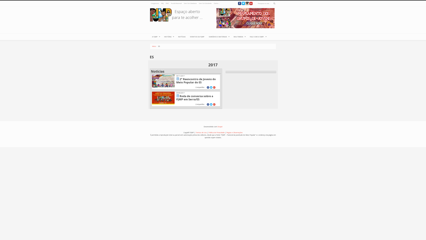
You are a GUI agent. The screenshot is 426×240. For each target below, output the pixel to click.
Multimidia (237, 36)
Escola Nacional (176, 3)
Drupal (220, 127)
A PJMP (154, 36)
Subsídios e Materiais (217, 36)
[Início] (161, 15)
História (167, 36)
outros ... (217, 3)
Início (154, 46)
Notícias (182, 37)
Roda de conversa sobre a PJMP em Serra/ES (194, 97)
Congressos (155, 3)
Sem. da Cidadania (190, 3)
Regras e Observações (234, 132)
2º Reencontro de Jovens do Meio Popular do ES (196, 80)
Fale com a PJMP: (256, 36)
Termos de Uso (201, 132)
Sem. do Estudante (205, 3)
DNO (167, 3)
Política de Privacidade (217, 132)
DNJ (162, 3)
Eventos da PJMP (197, 37)
